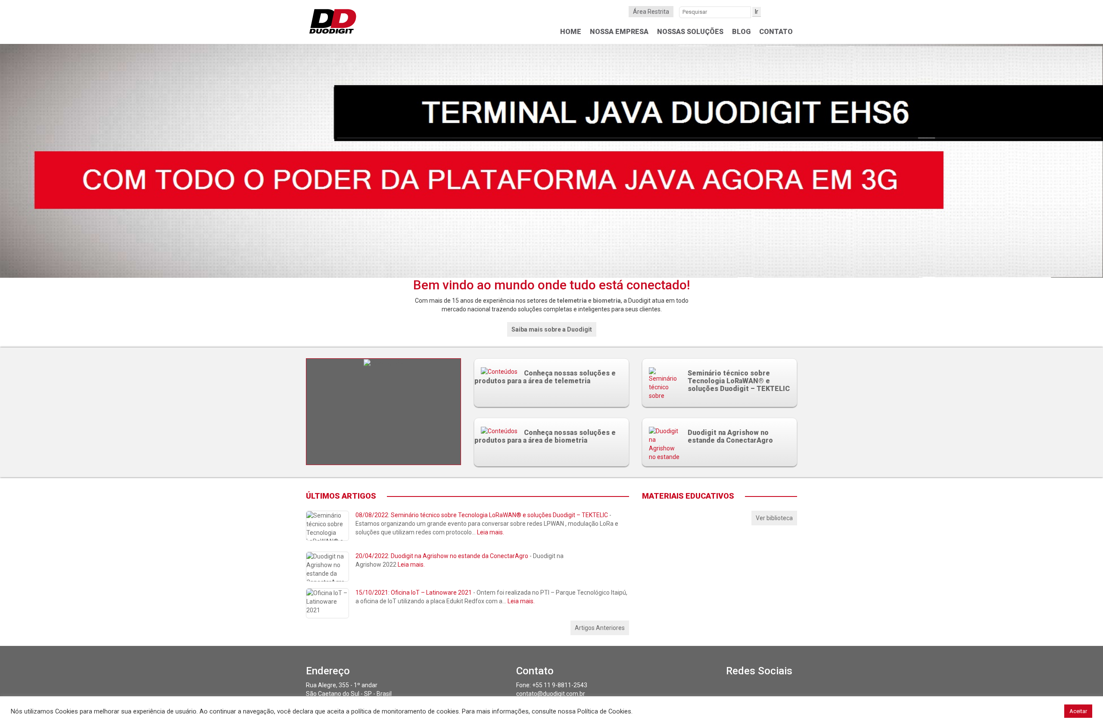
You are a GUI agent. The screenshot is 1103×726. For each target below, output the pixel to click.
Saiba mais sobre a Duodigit (551, 329)
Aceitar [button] (1078, 711)
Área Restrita (651, 11)
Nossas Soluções (690, 32)
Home (570, 32)
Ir (756, 11)
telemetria (572, 300)
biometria (607, 300)
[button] (82, 161)
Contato (776, 32)
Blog (741, 32)
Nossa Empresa (619, 32)
